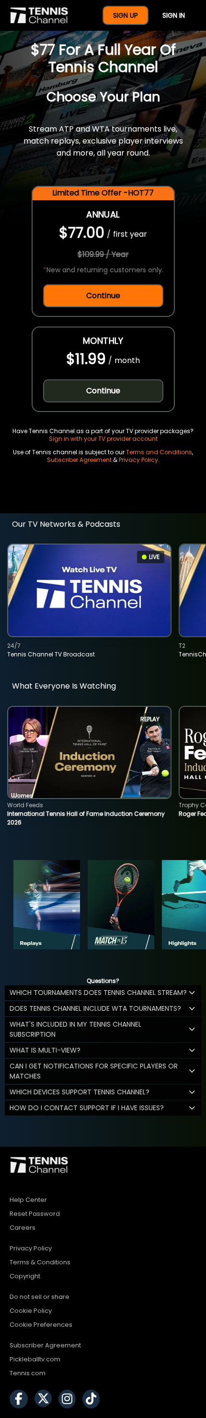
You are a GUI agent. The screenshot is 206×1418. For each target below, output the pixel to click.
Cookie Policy (31, 1310)
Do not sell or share (39, 1296)
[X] (45, 1399)
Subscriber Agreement (79, 460)
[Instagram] (69, 1399)
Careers (22, 1227)
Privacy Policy (138, 460)
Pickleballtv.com (35, 1359)
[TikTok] (93, 1399)
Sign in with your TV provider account (103, 439)
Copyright (25, 1276)
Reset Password (35, 1213)
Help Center (28, 1199)
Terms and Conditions (159, 452)
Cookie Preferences (41, 1324)
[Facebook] (21, 1399)
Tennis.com (28, 1373)
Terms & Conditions (40, 1262)
